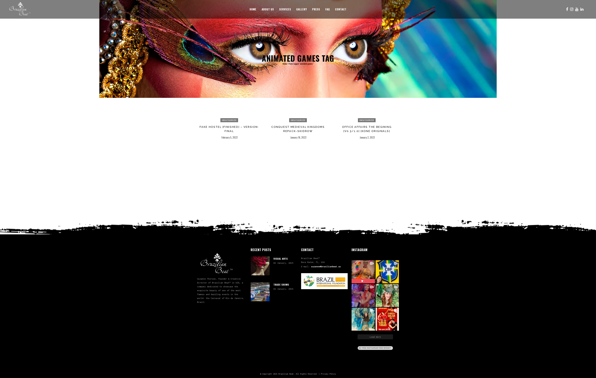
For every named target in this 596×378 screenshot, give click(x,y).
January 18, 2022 (298, 137)
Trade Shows (281, 284)
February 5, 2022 (229, 137)
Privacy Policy (328, 374)
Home (285, 63)
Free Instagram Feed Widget (376, 348)
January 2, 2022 (367, 137)
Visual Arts (280, 258)
